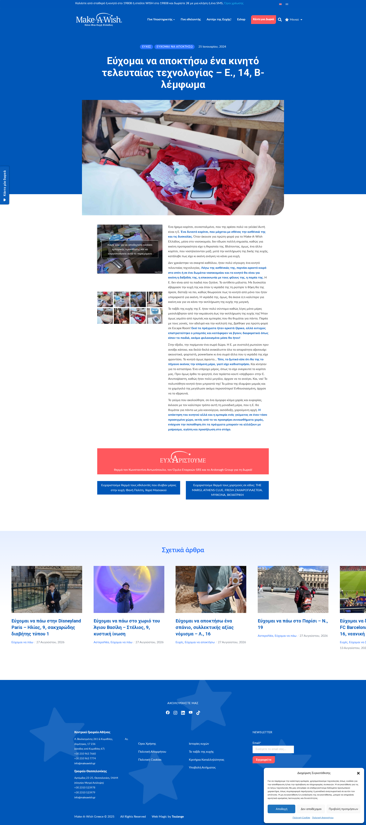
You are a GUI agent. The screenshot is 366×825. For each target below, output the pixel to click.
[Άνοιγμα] (168, 712)
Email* (257, 742)
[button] (358, 773)
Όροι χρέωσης (233, 3)
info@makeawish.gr (85, 763)
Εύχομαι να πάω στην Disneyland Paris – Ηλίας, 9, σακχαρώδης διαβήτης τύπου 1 (46, 627)
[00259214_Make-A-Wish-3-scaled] (138, 299)
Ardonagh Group (222, 469)
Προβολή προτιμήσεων (343, 809)
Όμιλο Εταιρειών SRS (186, 469)
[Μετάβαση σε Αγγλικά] (280, 4)
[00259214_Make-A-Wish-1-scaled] (138, 316)
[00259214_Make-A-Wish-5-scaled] (105, 299)
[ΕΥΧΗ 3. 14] (154, 316)
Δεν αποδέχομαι (311, 809)
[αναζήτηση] (280, 20)
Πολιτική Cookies (301, 817)
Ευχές (179, 642)
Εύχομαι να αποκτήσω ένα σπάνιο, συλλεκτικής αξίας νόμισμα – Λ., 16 (205, 627)
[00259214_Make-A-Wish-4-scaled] (121, 299)
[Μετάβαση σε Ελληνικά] (287, 4)
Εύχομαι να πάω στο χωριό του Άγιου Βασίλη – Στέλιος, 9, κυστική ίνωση (127, 627)
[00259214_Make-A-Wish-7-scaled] (105, 316)
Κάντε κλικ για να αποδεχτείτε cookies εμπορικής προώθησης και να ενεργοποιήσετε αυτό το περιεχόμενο (130, 249)
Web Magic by (168, 816)
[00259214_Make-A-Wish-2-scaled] (121, 316)
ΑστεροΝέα (101, 642)
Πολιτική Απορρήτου (323, 817)
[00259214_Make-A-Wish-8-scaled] (154, 299)
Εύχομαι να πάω (22, 642)
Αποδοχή (281, 809)
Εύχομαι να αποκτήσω (200, 642)
